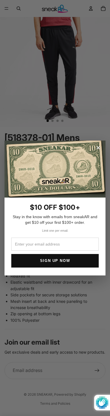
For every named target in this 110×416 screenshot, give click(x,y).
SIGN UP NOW (55, 261)
